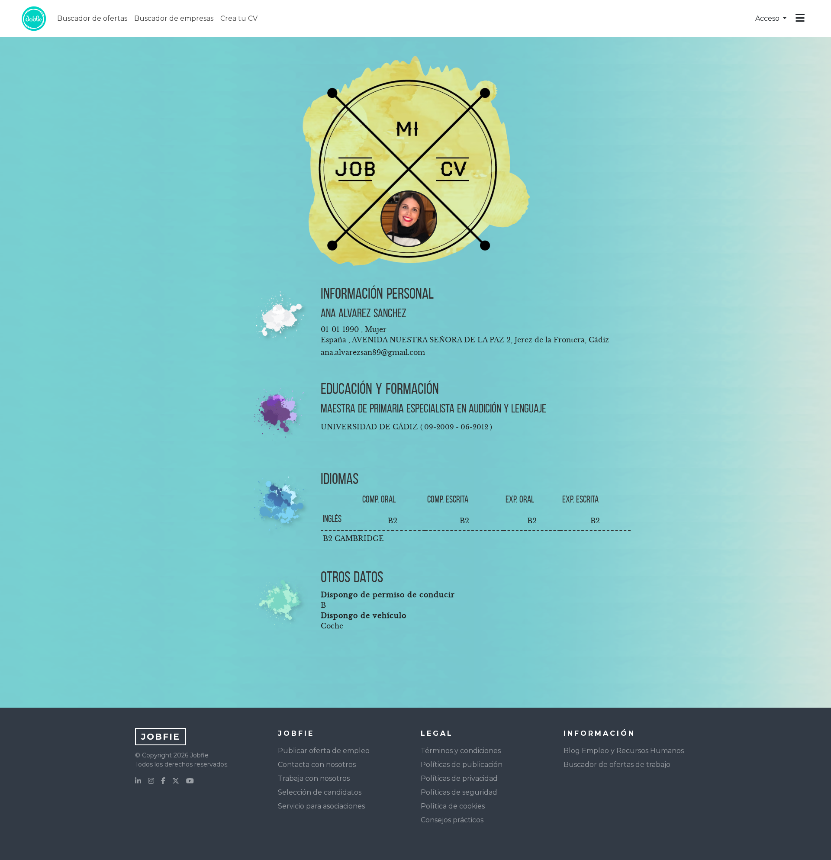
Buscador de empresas (173, 18)
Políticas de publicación (461, 764)
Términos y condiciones (461, 751)
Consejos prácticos (452, 820)
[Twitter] (175, 781)
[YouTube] (190, 781)
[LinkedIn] (138, 781)
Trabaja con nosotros (314, 778)
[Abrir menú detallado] (800, 19)
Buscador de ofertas (92, 18)
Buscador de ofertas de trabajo (617, 764)
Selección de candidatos (319, 792)
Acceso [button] (768, 18)
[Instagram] (151, 781)
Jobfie (160, 736)
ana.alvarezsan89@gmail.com (373, 352)
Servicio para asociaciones (321, 806)
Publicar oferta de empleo (324, 751)
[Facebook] (163, 781)
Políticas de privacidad (459, 778)
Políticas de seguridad (459, 792)
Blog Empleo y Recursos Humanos (624, 751)
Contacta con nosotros (317, 764)
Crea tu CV (239, 18)
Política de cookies (453, 806)
